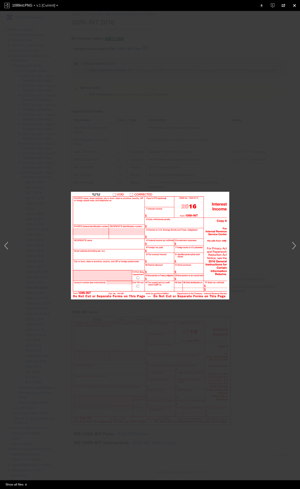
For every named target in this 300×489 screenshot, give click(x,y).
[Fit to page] (154, 471)
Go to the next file (293, 246)
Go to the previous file (7, 246)
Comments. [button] (270, 3)
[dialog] (150, 244)
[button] (33, 5)
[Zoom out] (136, 471)
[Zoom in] (145, 471)
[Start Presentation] (163, 471)
